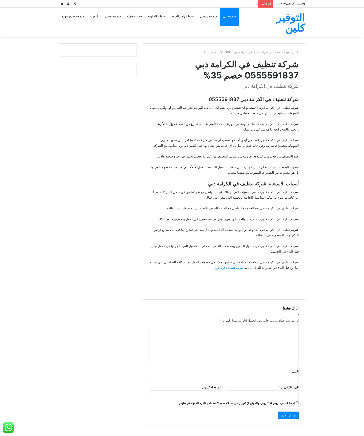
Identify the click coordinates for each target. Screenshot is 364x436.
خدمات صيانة (134, 16)
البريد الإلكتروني (288, 387)
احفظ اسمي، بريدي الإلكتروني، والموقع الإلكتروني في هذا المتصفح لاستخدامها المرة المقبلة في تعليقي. (236, 403)
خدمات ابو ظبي (208, 16)
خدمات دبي (229, 16)
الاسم (294, 371)
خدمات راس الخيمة (182, 16)
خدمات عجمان (112, 16)
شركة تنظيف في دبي (229, 268)
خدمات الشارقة (157, 16)
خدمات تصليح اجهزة (73, 16)
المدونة (94, 16)
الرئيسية (291, 52)
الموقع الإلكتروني (211, 387)
